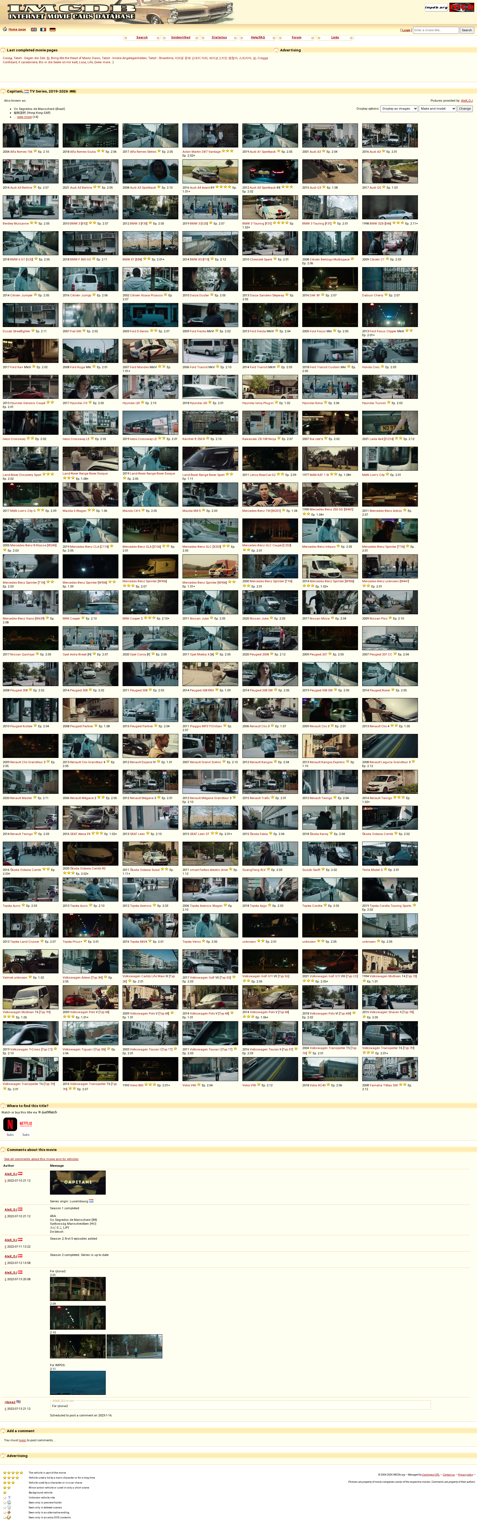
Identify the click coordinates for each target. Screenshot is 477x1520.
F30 (144, 223)
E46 (387, 223)
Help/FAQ (258, 37)
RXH (211, 690)
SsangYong (250, 870)
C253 (286, 545)
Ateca (82, 834)
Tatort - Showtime (160, 58)
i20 (138, 403)
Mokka (202, 654)
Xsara (145, 295)
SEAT (73, 834)
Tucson (380, 403)
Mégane (88, 798)
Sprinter (390, 547)
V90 (253, 1085)
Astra (74, 654)
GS (89, 259)
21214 (389, 439)
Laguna (387, 762)
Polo (92, 1012)
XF (318, 295)
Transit (202, 367)
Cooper (75, 618)
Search (142, 37)
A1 (259, 152)
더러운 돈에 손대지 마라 (191, 58)
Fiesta (201, 331)
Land (24, 942)
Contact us (449, 1474)
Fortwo (204, 870)
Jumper (27, 295)
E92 (84, 223)
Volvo (133, 1085)
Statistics (219, 37)
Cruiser (33, 942)
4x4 (380, 439)
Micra (325, 618)
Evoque (102, 473)
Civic (376, 367)
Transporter (336, 1048)
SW (270, 690)
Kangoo (266, 762)
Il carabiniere (27, 62)
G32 (29, 259)
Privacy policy (465, 1474)
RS (103, 868)
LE (87, 439)
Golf (211, 977)
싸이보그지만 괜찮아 (223, 58)
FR (88, 834)
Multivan (394, 976)
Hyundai (16, 403)
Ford (133, 331)
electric (215, 870)
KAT (320, 475)
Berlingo (327, 259)
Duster (204, 295)
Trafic (265, 798)
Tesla (366, 870)
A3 (319, 152)
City (382, 475)
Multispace (341, 259)
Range (83, 473)
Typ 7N (408, 1012)
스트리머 (245, 58)
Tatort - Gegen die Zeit (29, 58)
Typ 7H (45, 1012)
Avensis (146, 906)
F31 (268, 223)
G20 (204, 223)
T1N (401, 547)
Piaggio (195, 726)
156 (29, 152)
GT (23, 259)
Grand (206, 762)
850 (83, 259)
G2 (273, 475)
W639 (40, 618)
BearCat (265, 475)
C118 (104, 547)
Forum (296, 37)
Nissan (195, 618)
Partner (88, 726)
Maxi (161, 976)
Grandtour (35, 762)
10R (265, 439)
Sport (37, 475)
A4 (199, 187)
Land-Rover (10, 475)
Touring (258, 223)
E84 (138, 259)
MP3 (205, 726)
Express (339, 762)
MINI (66, 618)
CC (390, 654)
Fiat (72, 331)
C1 (383, 259)
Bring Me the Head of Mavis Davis (75, 58)
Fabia (264, 834)
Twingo (326, 798)
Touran (154, 1049)
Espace (147, 762)
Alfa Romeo (18, 152)
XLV (263, 870)
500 (78, 331)
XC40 (321, 1085)
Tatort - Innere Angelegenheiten (124, 58)
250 (199, 439)
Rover (93, 473)
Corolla (317, 906)
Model (375, 870)
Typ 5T (287, 1049)
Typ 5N (100, 1049)
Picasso (157, 295)
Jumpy (86, 295)
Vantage (214, 152)
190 (268, 511)
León (141, 834)
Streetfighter (21, 331)
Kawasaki (249, 439)
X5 (200, 259)
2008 (265, 654)
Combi (388, 834)
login (22, 1440)
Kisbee (27, 726)
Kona (319, 403)
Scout (156, 870)
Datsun (367, 295)
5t (327, 475)
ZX (260, 439)
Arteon (86, 977)
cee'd (319, 439)
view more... (104, 62)
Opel (66, 654)
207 (324, 654)
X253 (216, 547)
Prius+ (77, 942)
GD (341, 509)
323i (381, 223)
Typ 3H (97, 977)
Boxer (386, 690)
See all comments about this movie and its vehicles (41, 1159)
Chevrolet (256, 259)
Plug (266, 403)
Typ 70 (411, 976)
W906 (102, 582)
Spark (268, 259)
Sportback (269, 152)
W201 (276, 511)
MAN (313, 475)
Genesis (29, 403)
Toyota (7, 906)
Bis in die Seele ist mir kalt (58, 62)
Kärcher (188, 439)
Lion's (374, 475)
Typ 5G (225, 977)
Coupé (40, 403)
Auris (16, 906)
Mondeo (143, 367)
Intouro (330, 547)
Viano (30, 618)
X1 (132, 259)
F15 (205, 259)
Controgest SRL (431, 1474)
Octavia (377, 834)
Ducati (7, 331)
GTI (270, 976)
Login (406, 30)
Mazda (68, 511)
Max (389, 1085)
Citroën (315, 259)
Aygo (263, 906)
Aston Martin (191, 152)
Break (82, 654)
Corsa (141, 654)
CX (136, 511)
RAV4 (143, 942)
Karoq (324, 834)
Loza (82, 62)
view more (24, 117)
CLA (96, 547)
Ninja (272, 439)
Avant (206, 187)
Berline (27, 187)
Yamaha (376, 1085)
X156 (156, 547)
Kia (312, 439)
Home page (17, 29)
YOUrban (215, 726)
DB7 (205, 152)
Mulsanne (21, 223)
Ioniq (259, 403)
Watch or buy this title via (19, 1112)
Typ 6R (103, 1012)
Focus (321, 331)
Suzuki (307, 870)
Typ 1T (167, 1049)
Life (90, 62)
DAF (313, 295)
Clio (264, 726)
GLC (209, 547)
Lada (373, 439)
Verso (196, 942)
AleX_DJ (467, 100)
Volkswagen (72, 977)
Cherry (378, 295)
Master (27, 798)
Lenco (254, 475)
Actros (397, 511)
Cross (35, 1049)
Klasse (41, 545)
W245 (52, 545)
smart (194, 870)
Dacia (194, 295)
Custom (334, 367)
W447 (404, 581)
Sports (407, 906)
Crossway (18, 439)
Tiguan (86, 1049)
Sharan (393, 1012)
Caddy (146, 976)
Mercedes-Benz (253, 511)
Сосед (7, 58)
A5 (259, 187)
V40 (193, 1085)
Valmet (8, 977)
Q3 (319, 187)
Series (144, 331)
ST (208, 834)
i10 (85, 403)
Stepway (278, 295)
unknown (392, 581)
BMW (74, 223)
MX (196, 511)
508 (144, 690)
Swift (316, 870)
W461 (349, 509)
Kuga (81, 367)
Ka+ (20, 367)
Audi (253, 152)
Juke (205, 618)
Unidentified (180, 37)
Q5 (379, 187)
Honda (367, 367)
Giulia (91, 152)
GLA (149, 547)
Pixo (384, 618)
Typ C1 (47, 1049)
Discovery (26, 475)
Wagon (81, 511)
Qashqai (28, 654)
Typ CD (352, 976)
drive (224, 870)
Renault (255, 726)
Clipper (391, 331)
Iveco (6, 439)
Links (335, 37)
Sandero (265, 295)
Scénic (216, 762)
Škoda (254, 834)
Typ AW (345, 1013)
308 (25, 690)
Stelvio (151, 152)
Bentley (8, 223)
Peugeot (255, 654)
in (272, 403)
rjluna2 (10, 1402)
